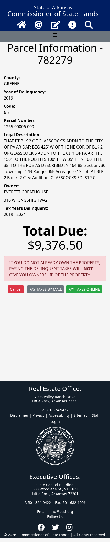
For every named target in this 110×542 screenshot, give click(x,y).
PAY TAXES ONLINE (84, 289)
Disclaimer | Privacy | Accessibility (40, 415)
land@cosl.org (61, 511)
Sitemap (81, 415)
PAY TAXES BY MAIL (45, 289)
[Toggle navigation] (55, 36)
